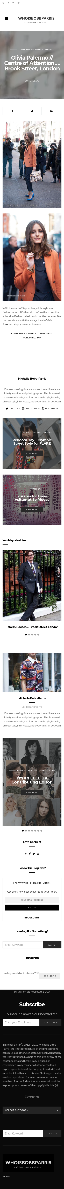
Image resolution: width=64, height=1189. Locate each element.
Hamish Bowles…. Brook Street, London (31, 627)
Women (49, 49)
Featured (33, 770)
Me (53, 770)
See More (50, 976)
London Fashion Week (31, 49)
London (25, 432)
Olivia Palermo (33, 337)
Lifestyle (45, 770)
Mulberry (46, 333)
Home (6, 1176)
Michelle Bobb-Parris (32, 378)
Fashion (36, 489)
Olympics (36, 432)
